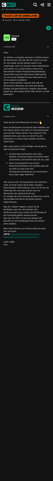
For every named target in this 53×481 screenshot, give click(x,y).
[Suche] (35, 5)
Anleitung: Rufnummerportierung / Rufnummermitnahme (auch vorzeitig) (22, 235)
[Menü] (49, 5)
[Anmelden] (42, 5)
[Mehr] (47, 46)
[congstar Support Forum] (8, 5)
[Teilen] (48, 28)
